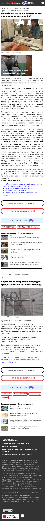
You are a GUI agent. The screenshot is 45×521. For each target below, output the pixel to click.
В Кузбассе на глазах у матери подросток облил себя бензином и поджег (26, 243)
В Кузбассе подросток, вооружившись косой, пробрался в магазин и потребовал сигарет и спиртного (25, 250)
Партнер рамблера (20, 511)
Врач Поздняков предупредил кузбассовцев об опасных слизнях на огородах (25, 427)
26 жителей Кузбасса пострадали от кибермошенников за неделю (22, 407)
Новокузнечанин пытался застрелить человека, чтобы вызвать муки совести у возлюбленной (25, 263)
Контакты (6, 444)
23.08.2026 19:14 (6, 275)
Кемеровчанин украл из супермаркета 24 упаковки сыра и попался (23, 414)
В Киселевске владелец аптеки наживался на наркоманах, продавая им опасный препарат (25, 236)
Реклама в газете (9, 446)
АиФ (17, 317)
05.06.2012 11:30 (6, 8)
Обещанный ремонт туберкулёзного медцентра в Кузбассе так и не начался (25, 421)
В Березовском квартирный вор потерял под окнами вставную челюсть (22, 185)
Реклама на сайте (20, 444)
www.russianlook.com (14, 52)
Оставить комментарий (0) (22, 211)
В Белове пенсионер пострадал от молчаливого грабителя (19, 189)
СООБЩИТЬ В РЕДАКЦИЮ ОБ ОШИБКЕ (17, 454)
